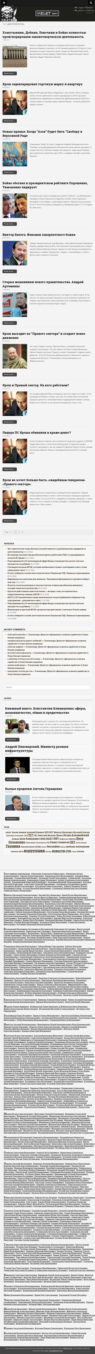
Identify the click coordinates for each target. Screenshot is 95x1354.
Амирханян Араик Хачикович (42, 880)
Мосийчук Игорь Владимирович (39, 1130)
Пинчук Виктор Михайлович (32, 1178)
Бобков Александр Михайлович (30, 912)
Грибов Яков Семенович (30, 967)
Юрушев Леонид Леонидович (49, 1328)
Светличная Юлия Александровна (20, 1215)
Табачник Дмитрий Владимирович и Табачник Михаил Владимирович (39, 1244)
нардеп (48, 851)
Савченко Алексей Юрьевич (17, 1211)
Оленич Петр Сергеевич (47, 1152)
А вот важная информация (17, 874)
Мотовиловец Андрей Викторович (20, 1133)
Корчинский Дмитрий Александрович (53, 1063)
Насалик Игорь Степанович (33, 1139)
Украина (13, 846)
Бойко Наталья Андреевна (69, 916)
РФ (48, 842)
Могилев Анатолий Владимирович (68, 1128)
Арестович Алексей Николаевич (39, 884)
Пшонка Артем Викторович (17, 1193)
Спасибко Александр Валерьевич (19, 1232)
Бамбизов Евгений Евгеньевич (73, 897)
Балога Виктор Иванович (46, 897)
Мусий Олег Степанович (82, 1133)
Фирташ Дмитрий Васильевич (38, 1277)
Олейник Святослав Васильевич (20, 1152)
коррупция (34, 850)
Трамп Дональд (60, 1255)
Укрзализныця (28, 846)
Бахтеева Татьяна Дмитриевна (35, 901)
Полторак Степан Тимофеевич (49, 1182)
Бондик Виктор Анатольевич (68, 918)
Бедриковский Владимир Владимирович (24, 903)
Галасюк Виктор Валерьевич (62, 948)
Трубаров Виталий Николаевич (33, 1259)
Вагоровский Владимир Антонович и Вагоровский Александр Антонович (40, 929)
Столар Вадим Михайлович (37, 1236)
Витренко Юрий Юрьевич (39, 937)
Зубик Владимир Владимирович (33, 1020)
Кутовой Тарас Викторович (60, 1083)
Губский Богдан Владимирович (51, 971)
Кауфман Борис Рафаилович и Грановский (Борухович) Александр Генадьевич (42, 1040)
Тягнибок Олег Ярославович (43, 1263)
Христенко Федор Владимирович (73, 1290)
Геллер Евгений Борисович (29, 953)
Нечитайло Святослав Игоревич (67, 1144)
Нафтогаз (63, 839)
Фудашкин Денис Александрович (66, 1279)
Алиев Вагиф (74, 878)
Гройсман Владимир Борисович (19, 971)
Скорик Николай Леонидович (65, 1223)
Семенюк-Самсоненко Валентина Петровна (66, 1219)
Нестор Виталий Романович (37, 1144)
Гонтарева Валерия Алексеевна (18, 963)
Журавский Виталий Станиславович (57, 1009)
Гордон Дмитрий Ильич (60, 965)
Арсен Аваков (19, 832)
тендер (80, 851)
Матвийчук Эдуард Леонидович (20, 1120)
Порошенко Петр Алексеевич (78, 1182)
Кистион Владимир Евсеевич (35, 1044)
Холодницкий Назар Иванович (33, 1288)
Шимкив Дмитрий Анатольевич (65, 1315)
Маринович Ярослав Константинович (67, 1116)
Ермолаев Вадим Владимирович (19, 1002)
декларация (82, 846)
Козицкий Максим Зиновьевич (65, 1054)
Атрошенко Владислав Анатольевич (69, 888)
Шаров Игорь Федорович (16, 1309)
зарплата (14, 851)
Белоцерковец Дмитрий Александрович (74, 906)
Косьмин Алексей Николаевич (34, 1065)
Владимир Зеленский (14, 835)
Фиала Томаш (77, 1275)
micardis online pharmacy (19, 653)
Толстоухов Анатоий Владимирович (33, 1253)
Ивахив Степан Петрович (16, 1027)
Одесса (72, 838)
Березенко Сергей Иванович (54, 910)
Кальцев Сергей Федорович (77, 1035)
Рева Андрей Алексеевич (39, 1200)
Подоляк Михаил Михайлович (19, 1182)
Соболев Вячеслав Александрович (78, 1227)
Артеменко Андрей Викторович (71, 884)
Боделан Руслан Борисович (42, 916)
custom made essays (16, 665)
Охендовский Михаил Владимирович (59, 1159)
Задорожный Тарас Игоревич (18, 1015)
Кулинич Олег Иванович (70, 1079)
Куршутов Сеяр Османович (33, 1083)
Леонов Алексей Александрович (51, 1094)
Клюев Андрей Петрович (62, 1048)
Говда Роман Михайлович (29, 959)
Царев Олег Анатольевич (46, 1295)
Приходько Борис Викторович (38, 1189)
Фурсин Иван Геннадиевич (57, 1281)
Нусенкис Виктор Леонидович (70, 1148)
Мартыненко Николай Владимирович (38, 1118)
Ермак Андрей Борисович (80, 1000)
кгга (21, 851)
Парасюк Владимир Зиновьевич (29, 1168)
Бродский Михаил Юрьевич (58, 920)
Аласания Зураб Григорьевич (53, 878)
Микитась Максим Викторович (35, 1128)
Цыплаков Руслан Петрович (73, 1295)
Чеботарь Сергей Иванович (17, 1300)
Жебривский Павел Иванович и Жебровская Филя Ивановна (58, 1006)
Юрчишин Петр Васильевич (77, 1328)
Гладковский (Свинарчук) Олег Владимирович (42, 957)
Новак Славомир (12, 1148)
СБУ (72, 842)
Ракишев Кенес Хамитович (71, 1197)
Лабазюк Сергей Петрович (16, 1088)
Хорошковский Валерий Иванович (39, 1290)
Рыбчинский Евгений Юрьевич (48, 1206)
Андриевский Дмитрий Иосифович (29, 882)
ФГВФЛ (38, 847)
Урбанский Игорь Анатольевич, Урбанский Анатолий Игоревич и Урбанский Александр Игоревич (46, 1269)
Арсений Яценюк (35, 832)
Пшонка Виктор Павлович (44, 1193)
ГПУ (30, 835)
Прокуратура (41, 842)
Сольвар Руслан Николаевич (46, 1229)
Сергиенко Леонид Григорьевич (35, 1223)
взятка (63, 847)
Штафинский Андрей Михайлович (21, 1322)
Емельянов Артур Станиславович (20, 1000)
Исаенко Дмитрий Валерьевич (36, 1031)
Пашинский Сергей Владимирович (32, 1172)
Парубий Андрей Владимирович (62, 1168)
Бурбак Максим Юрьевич (26, 922)
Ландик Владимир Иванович (37, 1092)
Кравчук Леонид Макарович (67, 1067)
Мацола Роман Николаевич (77, 1120)
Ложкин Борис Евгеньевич (49, 1101)
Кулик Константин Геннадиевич (40, 1079)
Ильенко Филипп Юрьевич (17, 1029)
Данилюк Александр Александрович (56, 978)
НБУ (56, 838)
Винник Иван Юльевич (15, 937)
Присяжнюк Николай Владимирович (36, 1187)
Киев (22, 838)
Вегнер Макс (34, 933)
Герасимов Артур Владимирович (59, 953)
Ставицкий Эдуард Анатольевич (52, 1232)
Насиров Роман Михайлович (61, 1139)
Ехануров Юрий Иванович (77, 1002)
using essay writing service (20, 671)
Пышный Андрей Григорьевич (73, 1193)
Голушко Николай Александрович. (71, 961)
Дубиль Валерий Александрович (41, 993)
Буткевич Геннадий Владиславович (34, 924)
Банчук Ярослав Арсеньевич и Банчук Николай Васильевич (32, 899)
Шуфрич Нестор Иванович (28, 1323)
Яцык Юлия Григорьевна (32, 1339)
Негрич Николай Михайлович (32, 1142)
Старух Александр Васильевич (31, 1234)
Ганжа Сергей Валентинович (29, 951)
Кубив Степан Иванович (28, 1075)
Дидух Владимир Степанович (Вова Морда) (25, 989)
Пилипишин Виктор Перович (48, 1176)
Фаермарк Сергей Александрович (54, 1275)
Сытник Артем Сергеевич (26, 1240)
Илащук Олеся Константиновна (44, 1027)
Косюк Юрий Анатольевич (63, 1065)
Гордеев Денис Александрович (33, 965)
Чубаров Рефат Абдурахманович (44, 1304)
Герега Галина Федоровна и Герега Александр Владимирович (42, 955)
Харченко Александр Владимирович (22, 1286)
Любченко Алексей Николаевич (62, 1107)
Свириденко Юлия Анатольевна (53, 1215)
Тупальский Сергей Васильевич (66, 1261)
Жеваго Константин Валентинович (21, 1009)
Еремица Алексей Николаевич (52, 1000)
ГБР (25, 835)
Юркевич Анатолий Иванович (19, 1328)
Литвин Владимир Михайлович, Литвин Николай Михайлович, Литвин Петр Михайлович (46, 1098)
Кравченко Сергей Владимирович (36, 1067)
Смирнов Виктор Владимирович (19, 1227)
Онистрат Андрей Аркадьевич (35, 1155)
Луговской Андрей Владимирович (32, 1103)
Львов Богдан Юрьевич (35, 1107)
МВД (43, 838)
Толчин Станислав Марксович (67, 1253)
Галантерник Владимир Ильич (33, 948)
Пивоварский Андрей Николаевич (71, 1174)
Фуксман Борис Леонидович (29, 1281)
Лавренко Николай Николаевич (45, 1088)
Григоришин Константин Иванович (60, 967)
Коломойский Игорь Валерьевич (67, 1056)
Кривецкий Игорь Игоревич (70, 1069)
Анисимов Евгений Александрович (65, 882)
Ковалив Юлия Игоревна (15, 1052)
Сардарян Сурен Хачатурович (18, 1213)
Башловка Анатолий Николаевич (67, 901)
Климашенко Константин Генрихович (69, 1044)
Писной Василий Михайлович (43, 1180)
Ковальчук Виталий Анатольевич (44, 1052)
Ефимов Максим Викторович (50, 1002)
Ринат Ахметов (59, 842)
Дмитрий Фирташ (47, 835)
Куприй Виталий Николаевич (68, 1081)
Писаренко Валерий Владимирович (64, 1178)
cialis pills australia (17, 634)
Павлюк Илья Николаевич (77, 1164)
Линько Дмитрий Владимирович (30, 1097)
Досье (59, 835)
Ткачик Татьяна (64, 1251)
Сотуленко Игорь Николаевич (75, 1229)
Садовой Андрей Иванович (45, 1211)
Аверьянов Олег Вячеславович (59, 876)
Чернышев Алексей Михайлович (69, 1302)
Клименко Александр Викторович (20, 1046)
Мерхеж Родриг (68, 1126)
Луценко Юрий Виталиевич (69, 1105)
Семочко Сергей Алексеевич (45, 1221)
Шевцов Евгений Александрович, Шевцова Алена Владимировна (35, 1311)
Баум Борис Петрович (72, 899)
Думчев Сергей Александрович (19, 995)
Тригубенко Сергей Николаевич (31, 1257)
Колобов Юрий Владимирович (36, 1056)
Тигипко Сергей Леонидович (34, 1249)
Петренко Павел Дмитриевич (39, 1174)
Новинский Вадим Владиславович (37, 1148)
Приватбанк (30, 842)
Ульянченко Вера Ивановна (43, 1268)
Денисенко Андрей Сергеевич (38, 982)
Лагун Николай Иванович (69, 1090)
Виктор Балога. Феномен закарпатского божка (38, 234)
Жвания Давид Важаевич (16, 1006)
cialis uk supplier (15, 647)
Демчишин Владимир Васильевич (58, 980)
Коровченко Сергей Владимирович (77, 1061)
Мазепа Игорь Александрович (18, 1114)
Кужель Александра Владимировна (58, 1075)
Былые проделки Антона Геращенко (33, 789)
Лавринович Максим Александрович (38, 1090)
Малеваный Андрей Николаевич (32, 1116)
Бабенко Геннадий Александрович (21, 895)
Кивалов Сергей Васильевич (40, 1042)
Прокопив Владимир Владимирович (40, 1191)
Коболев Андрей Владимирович (41, 1050)
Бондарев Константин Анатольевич (35, 918)
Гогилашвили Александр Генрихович (61, 959)
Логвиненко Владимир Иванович (20, 1101)
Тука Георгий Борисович (38, 1261)
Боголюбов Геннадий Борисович (32, 914)
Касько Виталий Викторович (78, 1038)
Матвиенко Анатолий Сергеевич (73, 1118)
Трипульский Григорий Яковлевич (64, 1257)
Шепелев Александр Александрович (64, 1313)
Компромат (33, 838)
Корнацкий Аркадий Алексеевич (44, 1061)
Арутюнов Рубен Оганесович (49, 886)
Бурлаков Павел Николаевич (53, 922)
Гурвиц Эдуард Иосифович (33, 973)
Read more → (9, 73)
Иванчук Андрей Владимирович (20, 1024)
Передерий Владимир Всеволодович (67, 1172)
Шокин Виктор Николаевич (57, 1319)
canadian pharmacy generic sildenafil (25, 641)
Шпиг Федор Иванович (82, 1319)
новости (58, 851)
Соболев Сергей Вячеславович (18, 1229)
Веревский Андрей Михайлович (69, 933)
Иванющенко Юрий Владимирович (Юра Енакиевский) (63, 1024)
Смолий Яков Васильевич (48, 1227)
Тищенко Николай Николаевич (41, 1251)
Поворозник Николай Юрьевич (73, 1180)
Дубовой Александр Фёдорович (73, 993)
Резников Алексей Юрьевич (65, 1200)
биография (53, 846)
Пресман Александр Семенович (51, 1184)
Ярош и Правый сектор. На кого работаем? (35, 385)
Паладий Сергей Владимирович (55, 1166)
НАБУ (49, 838)
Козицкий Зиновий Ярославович (33, 1054)
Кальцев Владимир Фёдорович (48, 1035)
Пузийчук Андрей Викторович (74, 1191)
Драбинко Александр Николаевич (69, 991)
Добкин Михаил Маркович (60, 989)
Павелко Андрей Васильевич (18, 1164)
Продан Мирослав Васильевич (69, 1189)
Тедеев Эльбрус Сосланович (51, 1247)
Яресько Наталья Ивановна (30, 1335)
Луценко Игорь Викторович (41, 1105)
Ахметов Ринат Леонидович (17, 890)
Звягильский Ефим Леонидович (76, 1015)
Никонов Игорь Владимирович (48, 1146)
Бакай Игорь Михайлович (74, 895)
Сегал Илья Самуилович (31, 1217)
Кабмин (15, 839)
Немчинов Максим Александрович (65, 1142)
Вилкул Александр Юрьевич (36, 935)
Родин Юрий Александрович (52, 1202)
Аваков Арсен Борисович (32, 876)
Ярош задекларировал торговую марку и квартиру (42, 84)
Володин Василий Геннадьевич (39, 939)
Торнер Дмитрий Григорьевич (37, 1255)
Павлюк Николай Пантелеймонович (21, 1166)
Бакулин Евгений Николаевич (18, 897)
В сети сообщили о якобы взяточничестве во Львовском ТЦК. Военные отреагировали (49, 573)
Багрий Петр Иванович (50, 895)
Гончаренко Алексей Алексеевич (49, 963)
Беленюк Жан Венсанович (41, 906)
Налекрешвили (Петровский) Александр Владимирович (31, 1137)
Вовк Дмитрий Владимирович (67, 937)
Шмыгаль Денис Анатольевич (28, 1319)
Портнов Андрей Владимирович (19, 1184)
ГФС (35, 835)
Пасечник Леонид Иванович (32, 1170)
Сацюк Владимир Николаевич (78, 1213)
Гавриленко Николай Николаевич (20, 946)
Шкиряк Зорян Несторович (30, 1317)
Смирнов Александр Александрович (71, 1225)
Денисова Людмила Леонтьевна (69, 982)
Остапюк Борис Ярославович (76, 1157)
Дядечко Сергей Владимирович (78, 995)
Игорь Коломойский (76, 835)
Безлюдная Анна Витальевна (59, 903)
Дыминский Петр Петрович (48, 995)
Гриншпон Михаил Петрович (38, 969)
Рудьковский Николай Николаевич (63, 1204)
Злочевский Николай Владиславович (59, 1018)
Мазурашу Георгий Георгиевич (49, 1114)
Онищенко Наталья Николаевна (19, 1157)
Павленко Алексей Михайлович (48, 1164)
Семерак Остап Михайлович (17, 1221)
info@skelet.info (56, 1351)
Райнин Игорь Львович (46, 1197)
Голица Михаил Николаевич (39, 961)
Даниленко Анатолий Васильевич (20, 978)
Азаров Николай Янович (26, 878)
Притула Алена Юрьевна (67, 1187)
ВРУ (51, 832)
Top (89, 1348)
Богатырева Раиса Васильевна (61, 912)
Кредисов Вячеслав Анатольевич (40, 1069)
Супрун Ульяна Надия (62, 1236)
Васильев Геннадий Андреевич (67, 931)
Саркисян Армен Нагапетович (48, 1213)
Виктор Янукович (63, 832)
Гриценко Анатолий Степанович (70, 969)
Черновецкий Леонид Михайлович (35, 1302)
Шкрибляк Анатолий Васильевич (60, 1317)
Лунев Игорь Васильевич (62, 1103)
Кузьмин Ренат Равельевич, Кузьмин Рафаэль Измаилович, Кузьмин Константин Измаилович (48, 1076)
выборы (70, 846)
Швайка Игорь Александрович (72, 1309)
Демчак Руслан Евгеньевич (27, 980)
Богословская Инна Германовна (63, 914)
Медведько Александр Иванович (55, 1122)
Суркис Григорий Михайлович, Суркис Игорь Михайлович (52, 1238)
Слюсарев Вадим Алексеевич (39, 1225)
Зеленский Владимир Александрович (22, 1018)
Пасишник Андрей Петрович (61, 1170)
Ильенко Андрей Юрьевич (74, 1027)
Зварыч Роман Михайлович (46, 1015)
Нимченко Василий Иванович (79, 1146)
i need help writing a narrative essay (24, 659)
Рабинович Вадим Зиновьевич (19, 1197)
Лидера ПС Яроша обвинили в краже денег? (36, 432)
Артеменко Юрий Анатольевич (19, 886)
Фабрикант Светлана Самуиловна (20, 1275)
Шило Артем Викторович (36, 1315)
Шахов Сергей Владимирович (43, 1309)
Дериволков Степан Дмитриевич (20, 984)
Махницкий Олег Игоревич (50, 1120)
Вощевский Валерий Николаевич (29, 942)
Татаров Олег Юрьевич (26, 1247)
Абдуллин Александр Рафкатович (48, 874)
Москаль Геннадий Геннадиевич (72, 1130)
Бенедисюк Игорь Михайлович (46, 908)
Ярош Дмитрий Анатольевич (54, 1337)
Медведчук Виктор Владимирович (21, 1122)
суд (68, 851)
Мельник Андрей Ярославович (32, 1124)
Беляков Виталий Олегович (17, 908)
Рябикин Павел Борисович (77, 1206)
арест (44, 847)
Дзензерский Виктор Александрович (38, 987)
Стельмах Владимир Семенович (62, 1234)
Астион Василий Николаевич (37, 888)
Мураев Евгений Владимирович (53, 1133)
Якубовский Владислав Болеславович (22, 1333)
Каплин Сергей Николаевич (17, 1038)
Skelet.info (67, 1348)
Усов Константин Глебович (82, 1270)
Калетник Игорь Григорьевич (18, 1035)
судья (73, 851)
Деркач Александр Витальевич (52, 984)
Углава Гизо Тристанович (16, 1268)
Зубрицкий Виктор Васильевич (65, 1020)
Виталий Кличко (81, 832)
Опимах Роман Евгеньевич (48, 1157)
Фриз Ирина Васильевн (37, 1279)
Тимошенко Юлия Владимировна (65, 1249)
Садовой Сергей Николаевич (72, 1211)
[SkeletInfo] (47, 13)
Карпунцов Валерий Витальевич (47, 1038)
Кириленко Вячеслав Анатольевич (71, 1042)
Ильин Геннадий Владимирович (46, 1029)
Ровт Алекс (31, 1202)
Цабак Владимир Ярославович (18, 1295)
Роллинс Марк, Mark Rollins (31, 1204)
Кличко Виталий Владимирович (34, 1048)
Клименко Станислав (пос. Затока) (54, 1046)
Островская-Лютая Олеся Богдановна (22, 1159)
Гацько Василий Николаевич (58, 951)
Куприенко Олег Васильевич (39, 1081)
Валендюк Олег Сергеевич (38, 931)
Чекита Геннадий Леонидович (45, 1300)
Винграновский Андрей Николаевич (69, 935)
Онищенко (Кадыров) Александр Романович (72, 1155)
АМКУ (8, 832)
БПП (46, 832)
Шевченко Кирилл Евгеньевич (31, 1313)
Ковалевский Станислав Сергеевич (74, 1050)
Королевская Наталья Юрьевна (18, 1063)
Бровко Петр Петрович (33, 920)
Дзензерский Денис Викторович (72, 987)
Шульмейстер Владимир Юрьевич (55, 1322)
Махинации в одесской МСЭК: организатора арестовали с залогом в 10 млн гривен (47, 609)
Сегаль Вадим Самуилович (57, 1217)
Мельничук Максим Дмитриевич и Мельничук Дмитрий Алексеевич (48, 1125)
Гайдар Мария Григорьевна (51, 946)
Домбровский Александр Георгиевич (34, 991)
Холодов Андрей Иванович (62, 1288)
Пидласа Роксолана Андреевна (18, 1176)
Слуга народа (81, 842)
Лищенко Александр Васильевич (70, 1099)
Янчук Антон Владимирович (56, 1333)
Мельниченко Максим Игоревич (64, 1124)
